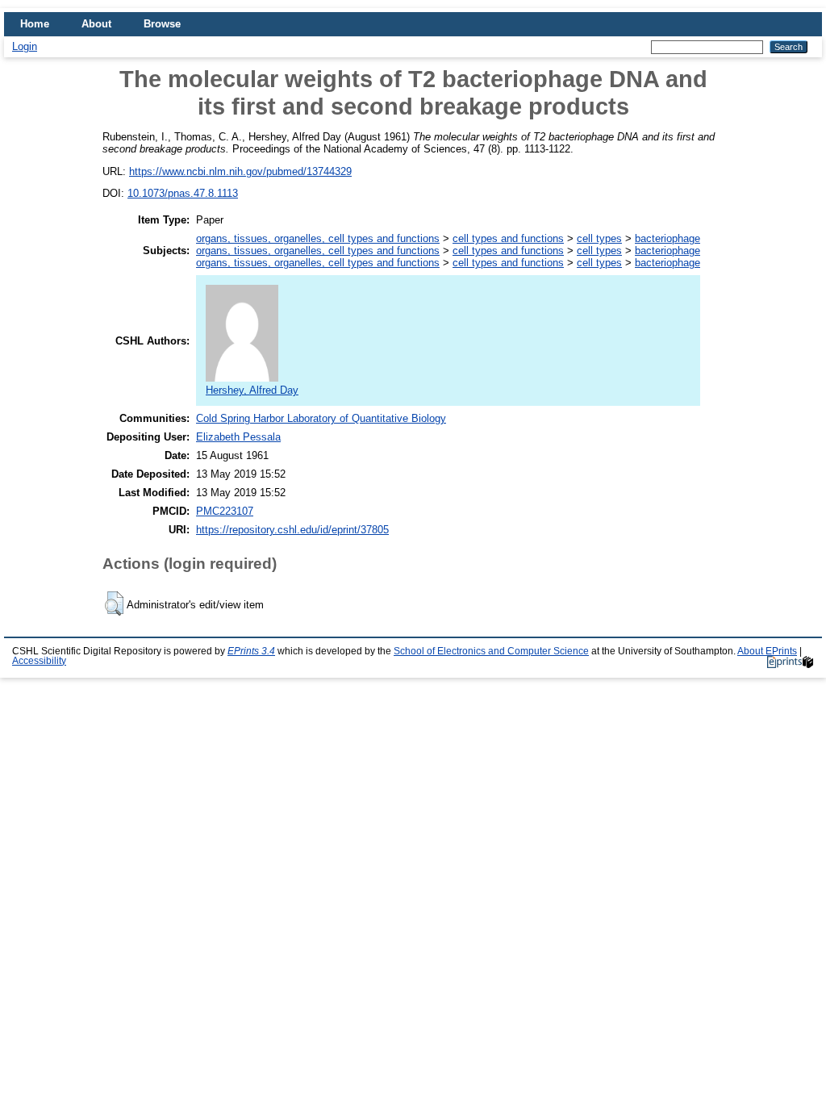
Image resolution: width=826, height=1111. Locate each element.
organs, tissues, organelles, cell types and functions (318, 238)
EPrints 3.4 (251, 651)
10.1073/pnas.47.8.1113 (182, 193)
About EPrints (767, 651)
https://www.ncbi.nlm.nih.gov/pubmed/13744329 (240, 171)
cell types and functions (508, 238)
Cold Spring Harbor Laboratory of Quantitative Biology (321, 418)
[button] (114, 603)
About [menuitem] (96, 24)
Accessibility (39, 661)
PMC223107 (224, 511)
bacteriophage (667, 238)
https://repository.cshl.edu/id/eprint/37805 (292, 530)
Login (24, 46)
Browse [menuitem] (162, 24)
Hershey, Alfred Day (252, 390)
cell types (599, 238)
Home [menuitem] (34, 24)
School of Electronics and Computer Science (491, 651)
